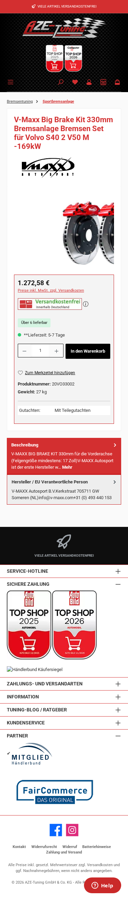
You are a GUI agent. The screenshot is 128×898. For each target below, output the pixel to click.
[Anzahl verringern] (24, 350)
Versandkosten (100, 865)
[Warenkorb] (117, 82)
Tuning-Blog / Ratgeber (37, 710)
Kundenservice (26, 723)
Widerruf (69, 847)
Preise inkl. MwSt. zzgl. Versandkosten (51, 290)
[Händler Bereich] (103, 82)
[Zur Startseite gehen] (64, 27)
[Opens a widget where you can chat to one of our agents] (102, 886)
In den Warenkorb (88, 351)
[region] (64, 231)
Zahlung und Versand (64, 852)
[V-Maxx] (64, 167)
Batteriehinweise (96, 847)
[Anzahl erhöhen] (56, 350)
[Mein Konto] (89, 82)
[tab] (64, 456)
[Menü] (11, 81)
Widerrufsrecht (44, 847)
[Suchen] (61, 82)
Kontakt (19, 847)
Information (23, 697)
